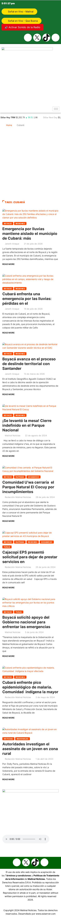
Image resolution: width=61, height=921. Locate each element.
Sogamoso (33, 477)
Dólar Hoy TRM (8, 118)
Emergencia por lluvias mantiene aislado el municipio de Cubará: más (29, 234)
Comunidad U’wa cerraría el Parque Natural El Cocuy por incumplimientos (28, 487)
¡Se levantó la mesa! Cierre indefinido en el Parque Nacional (26, 425)
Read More (8, 264)
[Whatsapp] (55, 38)
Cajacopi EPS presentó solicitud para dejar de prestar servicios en (29, 557)
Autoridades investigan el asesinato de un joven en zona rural (30, 749)
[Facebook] (28, 38)
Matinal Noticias (12, 435)
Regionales (22, 739)
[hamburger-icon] (55, 109)
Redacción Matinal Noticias (18, 497)
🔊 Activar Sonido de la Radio (22, 27)
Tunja (7, 547)
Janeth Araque (12, 243)
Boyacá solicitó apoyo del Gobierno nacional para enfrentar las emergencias (26, 622)
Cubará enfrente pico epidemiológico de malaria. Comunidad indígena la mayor (30, 687)
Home (9, 125)
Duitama (20, 477)
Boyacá (8, 223)
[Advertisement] (30, 165)
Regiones (20, 223)
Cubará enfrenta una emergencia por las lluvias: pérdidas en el (26, 299)
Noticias (8, 739)
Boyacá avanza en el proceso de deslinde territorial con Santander (29, 364)
